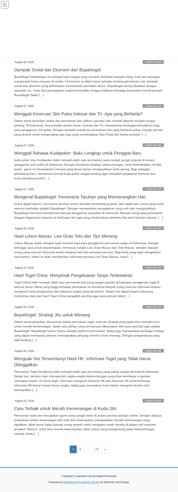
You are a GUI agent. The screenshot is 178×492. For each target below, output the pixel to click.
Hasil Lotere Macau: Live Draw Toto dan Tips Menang (65, 236)
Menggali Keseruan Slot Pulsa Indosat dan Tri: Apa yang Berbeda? (78, 113)
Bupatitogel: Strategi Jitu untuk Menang (52, 314)
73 (98, 449)
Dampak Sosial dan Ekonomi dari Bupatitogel (57, 69)
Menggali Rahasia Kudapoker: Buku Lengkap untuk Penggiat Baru (77, 153)
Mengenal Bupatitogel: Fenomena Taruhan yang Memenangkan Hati (79, 197)
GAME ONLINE (153, 62)
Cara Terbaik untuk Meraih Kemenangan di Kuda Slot (65, 408)
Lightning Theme (89, 482)
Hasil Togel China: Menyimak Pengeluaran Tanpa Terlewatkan (73, 275)
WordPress (69, 482)
